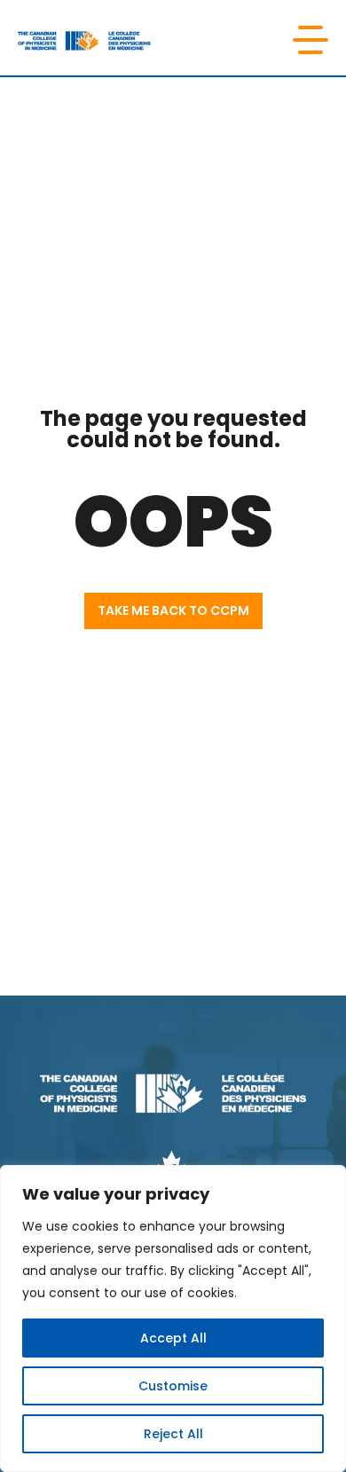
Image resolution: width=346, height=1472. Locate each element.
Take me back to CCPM (173, 610)
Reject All (173, 1434)
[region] (173, 1318)
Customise (173, 1386)
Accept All (173, 1338)
